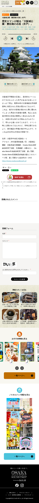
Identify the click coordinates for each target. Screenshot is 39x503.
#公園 (33, 27)
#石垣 (26, 29)
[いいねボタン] (3, 167)
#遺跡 (29, 27)
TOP (3, 6)
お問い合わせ (12, 492)
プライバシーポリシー (24, 492)
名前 (4, 233)
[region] (19, 209)
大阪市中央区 (14, 14)
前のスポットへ (12, 84)
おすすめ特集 (9, 6)
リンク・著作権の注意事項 (14, 495)
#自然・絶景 (23, 27)
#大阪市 (4, 27)
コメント (5, 241)
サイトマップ (28, 495)
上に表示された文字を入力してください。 (16, 269)
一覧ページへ (19, 376)
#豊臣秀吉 (31, 29)
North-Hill (22, 480)
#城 (3, 29)
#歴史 (17, 27)
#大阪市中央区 (11, 27)
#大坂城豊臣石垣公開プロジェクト (14, 29)
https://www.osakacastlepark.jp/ (14, 161)
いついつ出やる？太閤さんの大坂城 (11, 11)
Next (22, 368)
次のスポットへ (27, 84)
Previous (17, 368)
